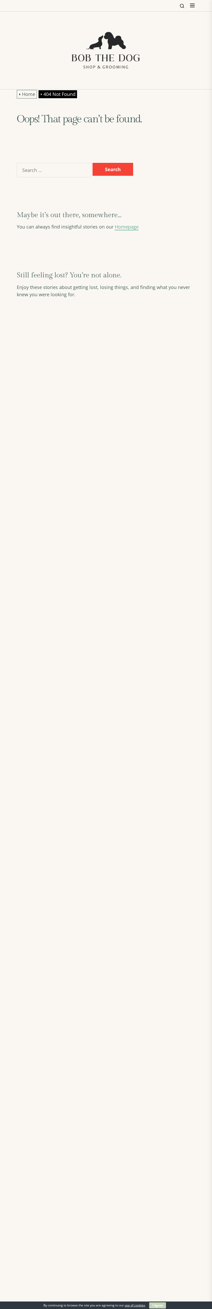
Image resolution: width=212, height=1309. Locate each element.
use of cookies (135, 1305)
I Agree (157, 1305)
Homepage (127, 227)
